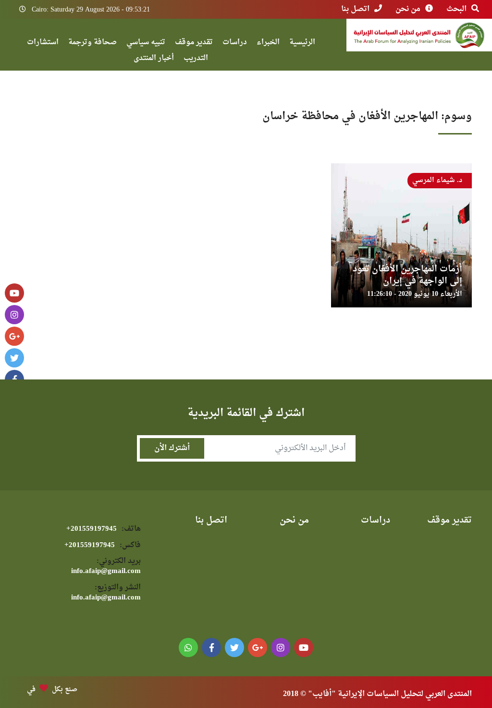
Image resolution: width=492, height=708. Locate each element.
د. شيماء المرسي (437, 180)
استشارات (43, 43)
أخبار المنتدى (154, 59)
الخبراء (268, 43)
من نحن (407, 9)
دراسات (234, 43)
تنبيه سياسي (145, 43)
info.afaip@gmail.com (106, 566)
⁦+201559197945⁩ (103, 529)
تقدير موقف (194, 43)
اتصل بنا (355, 9)
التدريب (196, 59)
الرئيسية (302, 43)
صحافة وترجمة (92, 43)
